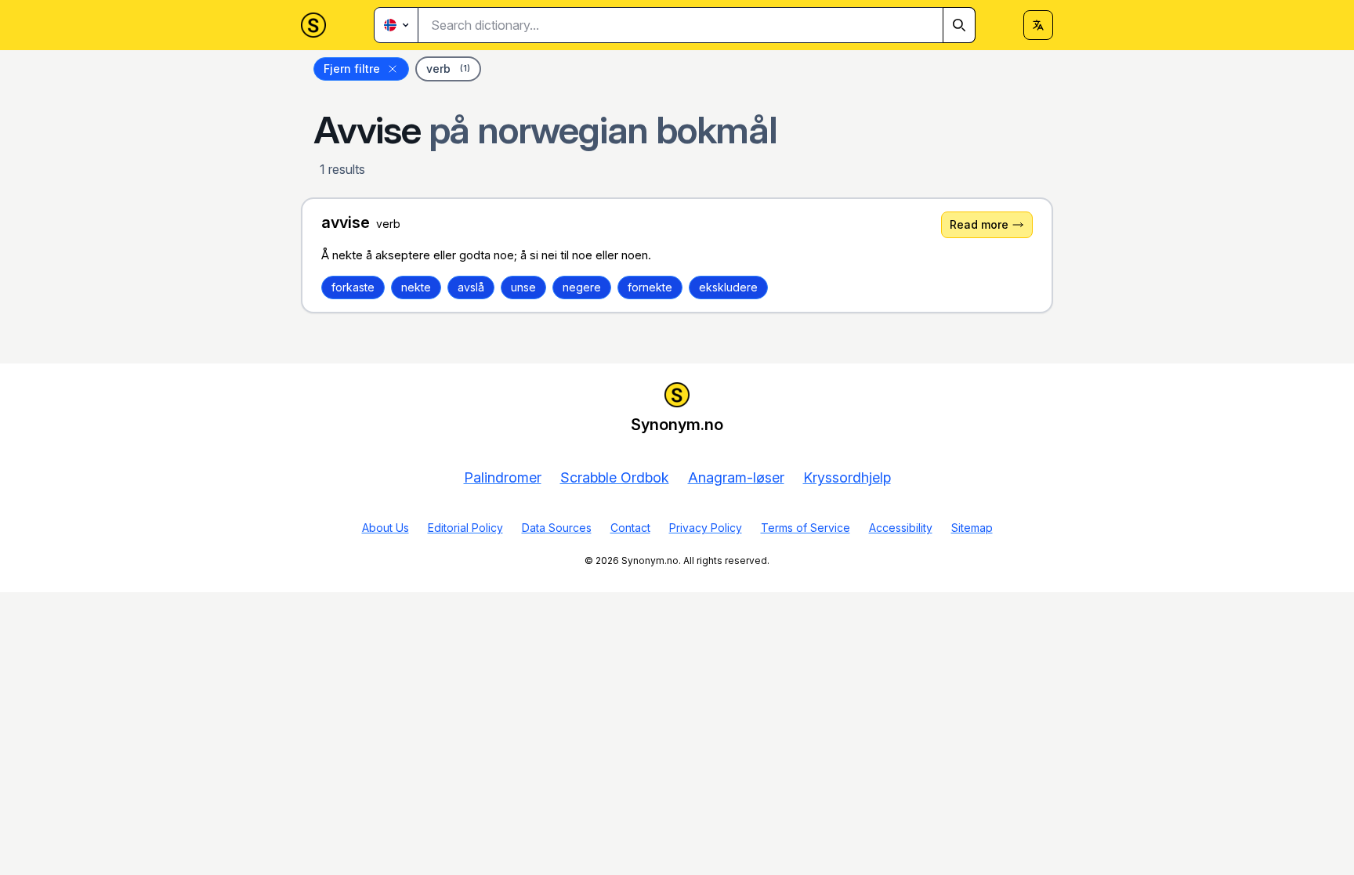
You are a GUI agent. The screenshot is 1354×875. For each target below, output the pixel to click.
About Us (385, 527)
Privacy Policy (705, 527)
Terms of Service (805, 527)
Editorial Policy (465, 527)
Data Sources (557, 527)
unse (523, 287)
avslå (471, 287)
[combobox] (697, 25)
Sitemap (972, 527)
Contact (630, 527)
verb (448, 68)
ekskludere (728, 287)
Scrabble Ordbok (614, 477)
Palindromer (502, 477)
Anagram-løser (736, 477)
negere (582, 287)
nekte (416, 287)
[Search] (959, 25)
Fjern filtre (352, 68)
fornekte (650, 287)
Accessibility (900, 527)
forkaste (353, 287)
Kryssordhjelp (847, 477)
